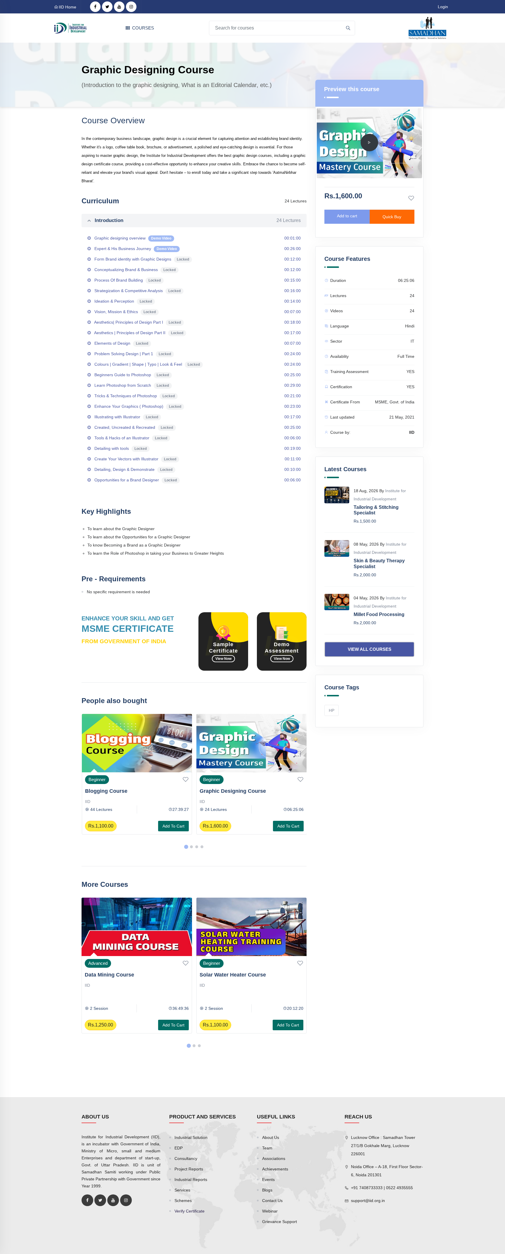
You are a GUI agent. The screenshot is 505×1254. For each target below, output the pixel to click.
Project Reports (188, 1169)
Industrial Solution (190, 1137)
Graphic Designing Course (118, 791)
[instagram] (131, 6)
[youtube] (119, 6)
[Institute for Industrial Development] (70, 27)
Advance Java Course (227, 975)
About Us (270, 1137)
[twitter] (107, 6)
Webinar (270, 1211)
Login (443, 6)
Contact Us (272, 1200)
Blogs (267, 1190)
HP (331, 710)
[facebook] (95, 6)
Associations (273, 1158)
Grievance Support (279, 1221)
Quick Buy (392, 216)
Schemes (183, 1200)
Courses (143, 27)
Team (267, 1148)
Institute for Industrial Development (233, 801)
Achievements (275, 1169)
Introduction (198, 220)
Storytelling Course (224, 791)
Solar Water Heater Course (118, 975)
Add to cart (173, 826)
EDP (178, 1148)
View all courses (369, 649)
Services (182, 1190)
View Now (223, 659)
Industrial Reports (190, 1179)
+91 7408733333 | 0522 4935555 (382, 1187)
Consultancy (185, 1158)
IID (87, 801)
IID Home (67, 7)
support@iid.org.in (368, 1200)
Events (268, 1179)
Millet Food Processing (379, 614)
